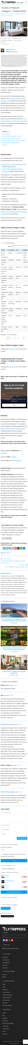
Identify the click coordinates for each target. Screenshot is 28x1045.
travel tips (13, 457)
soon (23, 108)
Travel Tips (5, 965)
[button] (7, 250)
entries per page (9, 242)
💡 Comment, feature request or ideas (11, 948)
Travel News (5, 967)
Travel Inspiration (6, 962)
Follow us (6, 908)
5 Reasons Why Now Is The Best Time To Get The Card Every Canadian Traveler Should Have (14, 620)
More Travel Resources (7, 1005)
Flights (4, 984)
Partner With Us (6, 1028)
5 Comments (6, 44)
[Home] (1, 13)
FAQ (3, 1015)
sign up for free (13, 349)
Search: (10, 246)
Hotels (4, 986)
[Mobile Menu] (26, 2)
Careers (4, 1031)
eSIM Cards (5, 1002)
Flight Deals (5, 957)
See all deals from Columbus (14, 892)
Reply (16, 685)
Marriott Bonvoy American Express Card (14, 164)
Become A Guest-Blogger (8, 1023)
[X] (18, 548)
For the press (5, 1026)
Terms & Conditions (16, 1041)
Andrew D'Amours (6, 573)
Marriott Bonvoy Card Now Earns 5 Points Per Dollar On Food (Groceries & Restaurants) (14, 648)
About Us (4, 1012)
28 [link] (23, 338)
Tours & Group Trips (6, 992)
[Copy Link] (9, 548)
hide (9, 131)
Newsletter (5, 1018)
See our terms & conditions (10, 66)
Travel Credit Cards (7, 997)
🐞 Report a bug (6, 944)
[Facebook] (4, 548)
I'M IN (14, 405)
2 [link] (10, 338)
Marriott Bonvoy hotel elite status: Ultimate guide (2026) (14, 672)
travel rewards (17, 460)
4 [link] (15, 338)
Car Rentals (5, 989)
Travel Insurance (6, 1000)
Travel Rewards (6, 959)
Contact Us (5, 1034)
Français (4, 974)
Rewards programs (7, 40)
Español (4, 976)
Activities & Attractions (7, 994)
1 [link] (8, 338)
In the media (5, 1020)
